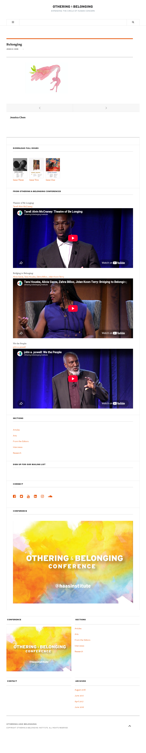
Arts (15, 435)
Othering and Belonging (21, 723)
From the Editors (21, 441)
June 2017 (79, 695)
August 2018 (80, 689)
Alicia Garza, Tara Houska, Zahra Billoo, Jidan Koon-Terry (38, 276)
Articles (16, 429)
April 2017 (79, 701)
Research (17, 452)
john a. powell (19, 346)
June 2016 (79, 707)
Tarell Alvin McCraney (23, 206)
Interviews (17, 447)
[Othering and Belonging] (72, 6)
